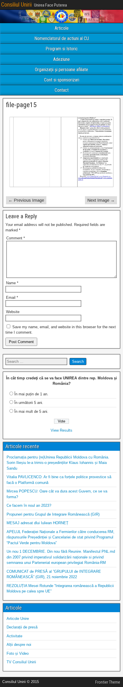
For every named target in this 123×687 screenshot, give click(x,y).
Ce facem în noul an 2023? (29, 505)
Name (12, 283)
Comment (15, 238)
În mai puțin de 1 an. (31, 394)
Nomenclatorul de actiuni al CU (61, 38)
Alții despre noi (19, 644)
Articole (62, 28)
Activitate (14, 636)
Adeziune (61, 59)
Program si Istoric (61, 48)
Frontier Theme (107, 682)
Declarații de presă (22, 627)
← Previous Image (26, 200)
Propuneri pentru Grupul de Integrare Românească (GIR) (53, 514)
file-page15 (21, 105)
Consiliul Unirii (16, 4)
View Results (61, 430)
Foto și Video (18, 653)
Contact (62, 90)
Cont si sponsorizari (61, 80)
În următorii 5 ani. (28, 402)
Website (12, 312)
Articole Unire (18, 618)
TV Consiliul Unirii (21, 662)
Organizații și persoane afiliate (61, 69)
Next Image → (101, 200)
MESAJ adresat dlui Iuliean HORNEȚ (37, 523)
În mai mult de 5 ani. (31, 411)
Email (12, 297)
